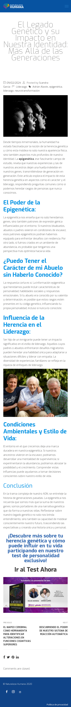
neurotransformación (27, 90)
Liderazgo (21, 86)
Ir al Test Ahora (36, 570)
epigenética (55, 86)
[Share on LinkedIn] (17, 657)
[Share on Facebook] (4, 657)
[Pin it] (13, 657)
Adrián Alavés (40, 86)
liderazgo (8, 90)
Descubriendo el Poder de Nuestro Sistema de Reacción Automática (53, 631)
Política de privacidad (57, 704)
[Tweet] (8, 657)
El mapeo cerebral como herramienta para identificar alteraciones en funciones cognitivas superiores (17, 636)
